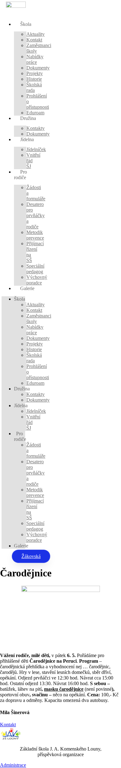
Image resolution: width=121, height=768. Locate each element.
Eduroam (35, 112)
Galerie (27, 288)
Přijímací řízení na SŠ (35, 252)
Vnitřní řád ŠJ (33, 160)
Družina (28, 118)
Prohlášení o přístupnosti (37, 101)
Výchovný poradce (36, 279)
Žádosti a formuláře (35, 193)
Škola (25, 24)
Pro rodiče (20, 174)
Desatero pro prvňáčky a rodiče (35, 215)
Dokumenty (38, 133)
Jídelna (27, 139)
